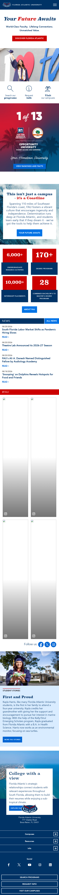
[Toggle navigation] (55, 5)
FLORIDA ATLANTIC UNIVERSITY (27, 5)
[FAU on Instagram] (53, 644)
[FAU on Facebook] (41, 644)
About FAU (29, 309)
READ (4, 337)
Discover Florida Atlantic (29, 38)
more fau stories (12, 739)
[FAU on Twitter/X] (47, 644)
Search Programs (29, 877)
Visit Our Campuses (29, 891)
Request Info (29, 884)
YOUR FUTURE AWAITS (29, 233)
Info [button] (29, 848)
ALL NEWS (52, 321)
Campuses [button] (29, 834)
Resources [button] (29, 841)
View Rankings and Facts (29, 166)
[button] (15, 457)
